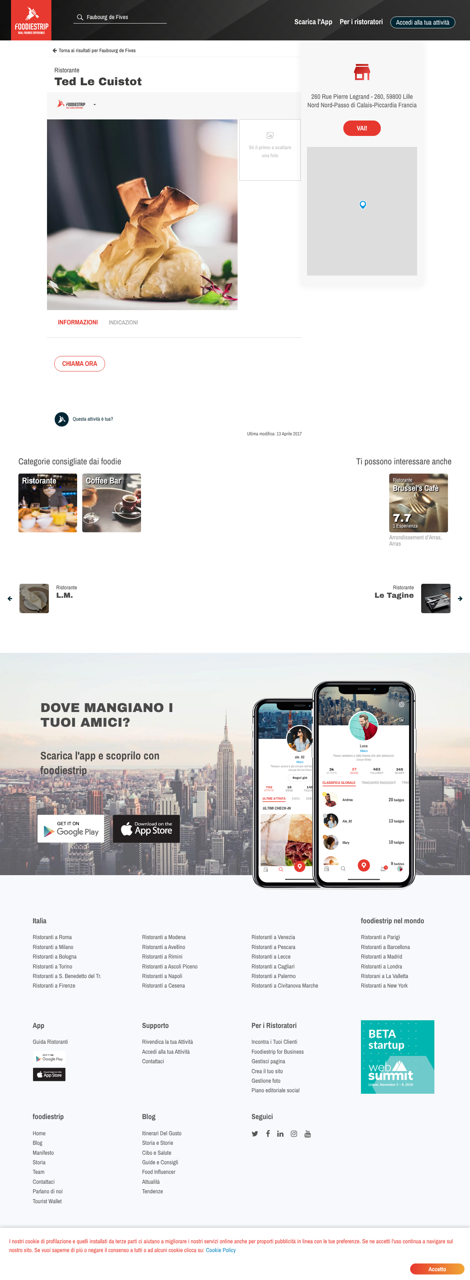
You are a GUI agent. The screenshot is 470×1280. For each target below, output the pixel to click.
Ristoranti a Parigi (380, 937)
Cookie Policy (221, 1250)
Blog (37, 1143)
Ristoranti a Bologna (55, 956)
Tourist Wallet (47, 1201)
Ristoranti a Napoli (162, 976)
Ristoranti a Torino (52, 966)
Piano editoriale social (276, 1090)
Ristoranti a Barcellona (385, 947)
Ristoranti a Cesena (163, 985)
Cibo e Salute (156, 1152)
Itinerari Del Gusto (161, 1133)
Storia (39, 1162)
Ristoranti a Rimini (162, 956)
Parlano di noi (48, 1191)
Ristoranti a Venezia (273, 937)
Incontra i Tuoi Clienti (274, 1042)
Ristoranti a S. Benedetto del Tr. (67, 976)
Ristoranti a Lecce (271, 956)
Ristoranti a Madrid (381, 956)
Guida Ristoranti (50, 1042)
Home (39, 1133)
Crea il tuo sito (267, 1071)
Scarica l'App (313, 22)
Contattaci (153, 1061)
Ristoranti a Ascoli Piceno (170, 966)
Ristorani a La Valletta (384, 976)
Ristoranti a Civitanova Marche (285, 985)
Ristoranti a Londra (381, 966)
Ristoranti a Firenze (54, 985)
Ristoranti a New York (384, 985)
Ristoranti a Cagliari (273, 966)
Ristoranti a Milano (53, 947)
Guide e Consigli (160, 1162)
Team (38, 1172)
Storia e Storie (157, 1143)
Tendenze (152, 1191)
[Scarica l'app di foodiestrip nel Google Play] (71, 841)
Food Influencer (159, 1172)
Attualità (151, 1181)
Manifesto (43, 1152)
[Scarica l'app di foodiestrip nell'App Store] (146, 842)
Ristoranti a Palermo (274, 976)
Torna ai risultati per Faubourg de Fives (97, 50)
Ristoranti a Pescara (274, 947)
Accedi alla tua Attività (166, 1051)
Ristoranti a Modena (164, 937)
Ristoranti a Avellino (163, 947)
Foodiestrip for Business (278, 1051)
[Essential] (49, 1079)
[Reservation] (49, 1062)
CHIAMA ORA (79, 363)
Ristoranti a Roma (52, 937)
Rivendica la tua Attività (167, 1042)
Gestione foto (266, 1080)
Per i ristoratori (361, 22)
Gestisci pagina (268, 1061)
